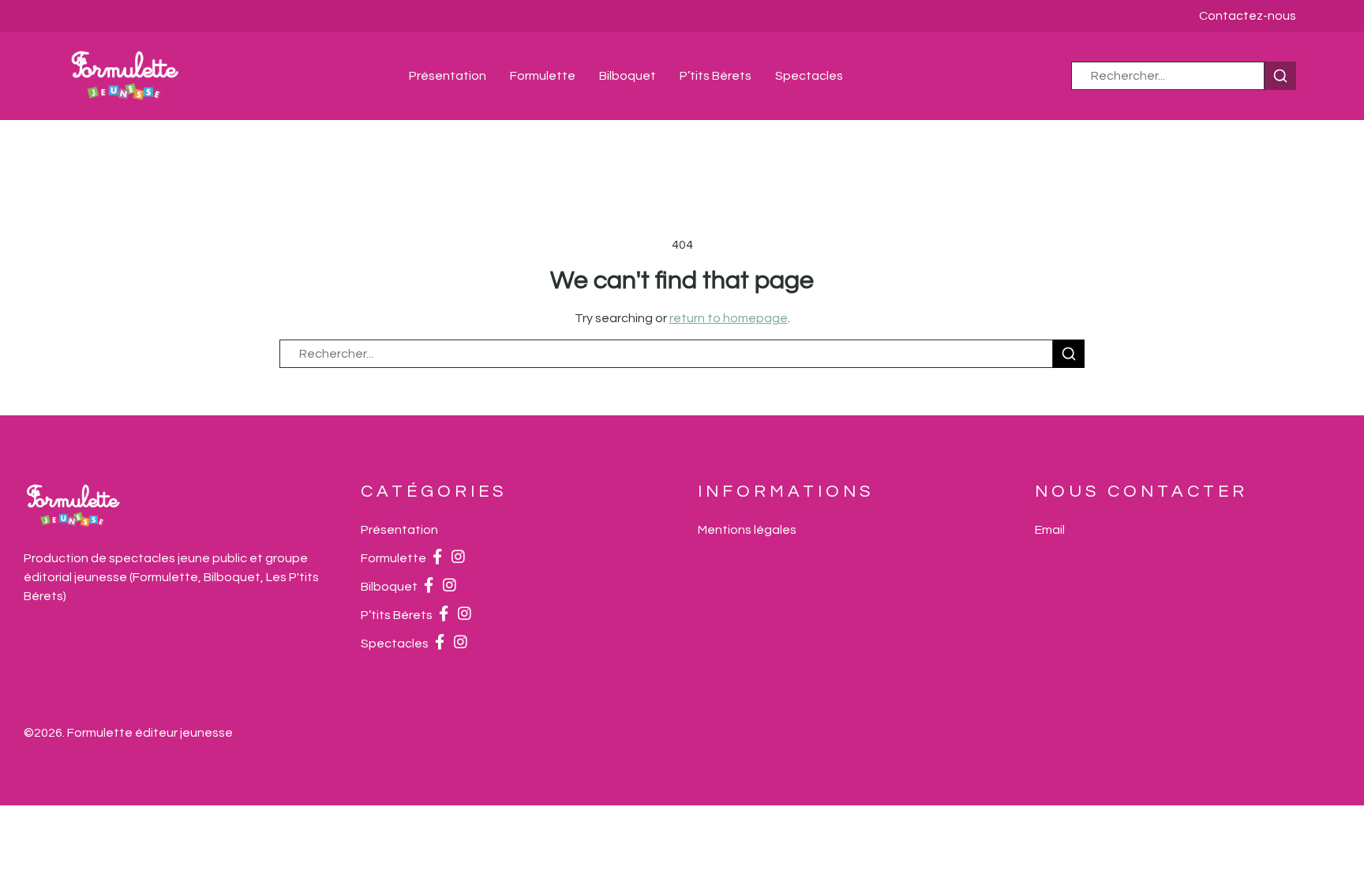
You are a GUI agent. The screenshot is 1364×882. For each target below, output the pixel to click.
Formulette (542, 75)
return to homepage (728, 318)
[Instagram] (458, 558)
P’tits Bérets (715, 75)
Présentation (447, 75)
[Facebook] (437, 558)
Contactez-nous (1247, 15)
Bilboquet (627, 75)
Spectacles (809, 75)
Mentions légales (747, 530)
